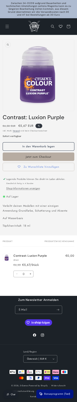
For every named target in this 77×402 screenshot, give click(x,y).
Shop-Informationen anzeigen (23, 188)
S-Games (24, 385)
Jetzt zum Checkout (38, 157)
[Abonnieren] (58, 310)
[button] (7, 26)
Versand (16, 130)
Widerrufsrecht (58, 385)
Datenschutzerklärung (24, 391)
